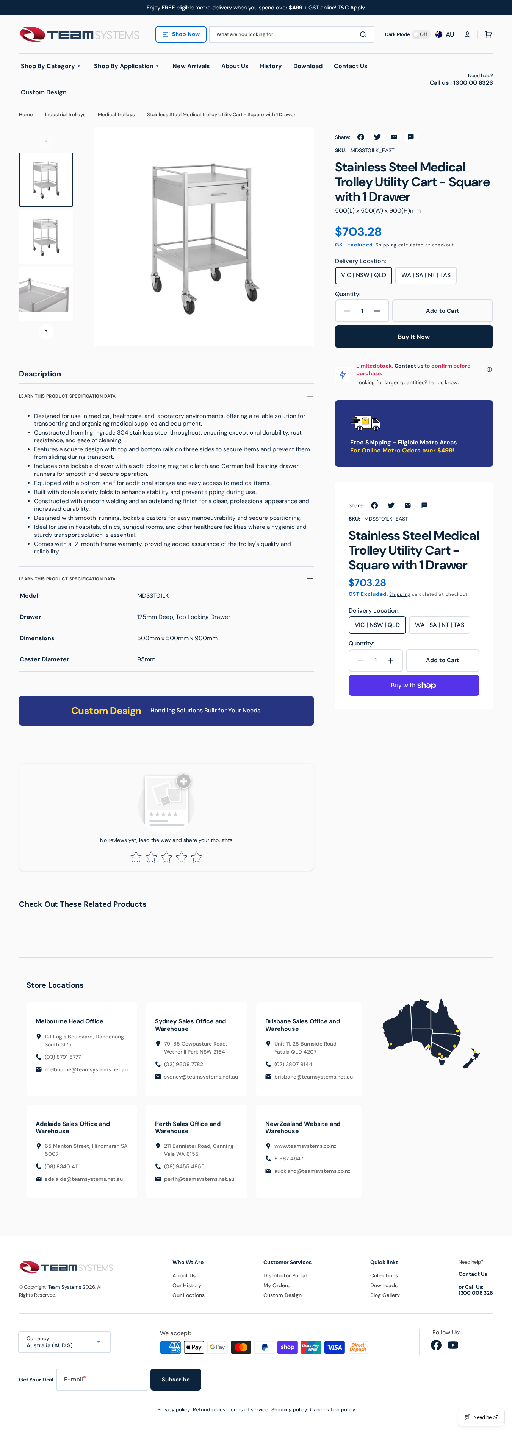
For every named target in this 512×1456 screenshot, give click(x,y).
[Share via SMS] (411, 137)
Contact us (409, 365)
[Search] (364, 34)
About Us (184, 1275)
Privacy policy (173, 1409)
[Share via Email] (394, 137)
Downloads (384, 1285)
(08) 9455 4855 (184, 1166)
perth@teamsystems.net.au (199, 1178)
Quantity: (347, 294)
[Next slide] (46, 331)
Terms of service (248, 1409)
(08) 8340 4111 (63, 1166)
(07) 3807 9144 (293, 1064)
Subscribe (176, 1379)
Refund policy (209, 1409)
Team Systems (64, 1287)
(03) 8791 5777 (63, 1057)
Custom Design (282, 1295)
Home (26, 115)
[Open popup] (489, 369)
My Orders (276, 1285)
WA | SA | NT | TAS (429, 277)
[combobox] (291, 34)
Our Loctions (188, 1295)
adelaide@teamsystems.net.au (84, 1178)
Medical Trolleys (116, 115)
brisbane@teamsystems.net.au (313, 1076)
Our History (186, 1285)
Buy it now (414, 337)
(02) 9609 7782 (183, 1064)
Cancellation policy (332, 1409)
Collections (384, 1275)
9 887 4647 (288, 1158)
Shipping (386, 245)
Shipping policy (289, 1409)
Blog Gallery (385, 1295)
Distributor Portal (285, 1275)
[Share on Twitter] (377, 137)
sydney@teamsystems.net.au (201, 1076)
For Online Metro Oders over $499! (402, 450)
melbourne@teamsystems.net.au (86, 1069)
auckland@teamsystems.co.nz (312, 1171)
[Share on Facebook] (361, 137)
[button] (467, 34)
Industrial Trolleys (65, 115)
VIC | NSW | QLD (366, 277)
